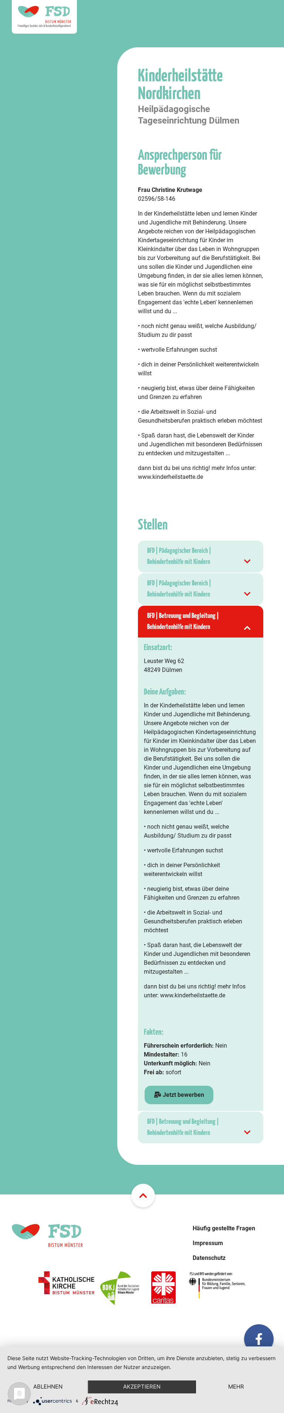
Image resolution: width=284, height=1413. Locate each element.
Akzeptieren (141, 1386)
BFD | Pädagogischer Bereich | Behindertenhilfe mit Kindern (179, 556)
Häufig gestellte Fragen (224, 1228)
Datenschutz (209, 1257)
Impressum (208, 1243)
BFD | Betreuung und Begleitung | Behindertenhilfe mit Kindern (183, 621)
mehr (236, 1386)
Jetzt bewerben (182, 1094)
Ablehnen (47, 1386)
